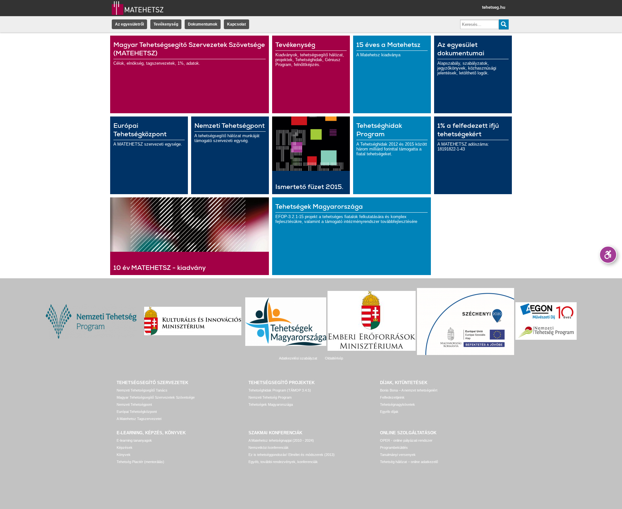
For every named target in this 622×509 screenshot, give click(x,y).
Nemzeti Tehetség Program (270, 397)
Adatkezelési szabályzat (298, 358)
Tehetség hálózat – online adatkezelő (409, 462)
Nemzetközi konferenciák (268, 447)
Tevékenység (166, 24)
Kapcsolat (236, 24)
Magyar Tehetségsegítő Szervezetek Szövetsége (156, 397)
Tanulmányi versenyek (398, 455)
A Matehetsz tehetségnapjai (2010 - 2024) (281, 440)
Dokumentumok (202, 24)
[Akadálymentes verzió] (608, 254)
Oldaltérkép (334, 358)
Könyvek (124, 455)
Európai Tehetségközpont (137, 412)
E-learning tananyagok (134, 440)
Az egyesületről (129, 24)
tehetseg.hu (493, 7)
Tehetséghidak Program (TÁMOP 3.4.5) (279, 390)
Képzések (124, 447)
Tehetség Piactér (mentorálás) (140, 462)
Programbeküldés (394, 447)
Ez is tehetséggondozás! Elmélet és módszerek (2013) (291, 455)
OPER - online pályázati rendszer (406, 440)
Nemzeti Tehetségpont (134, 404)
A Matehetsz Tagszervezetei (139, 419)
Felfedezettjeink (392, 397)
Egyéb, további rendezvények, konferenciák (283, 462)
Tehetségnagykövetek (397, 404)
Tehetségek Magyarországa (270, 404)
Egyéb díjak (389, 412)
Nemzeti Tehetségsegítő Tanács (142, 390)
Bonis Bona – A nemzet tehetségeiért (408, 390)
